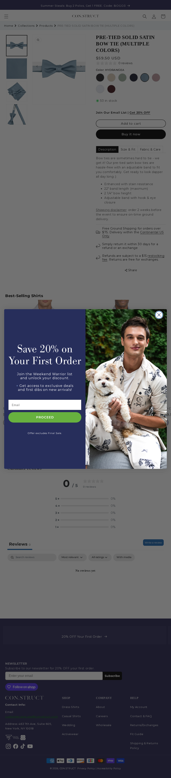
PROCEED (45, 417)
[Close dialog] (159, 315)
